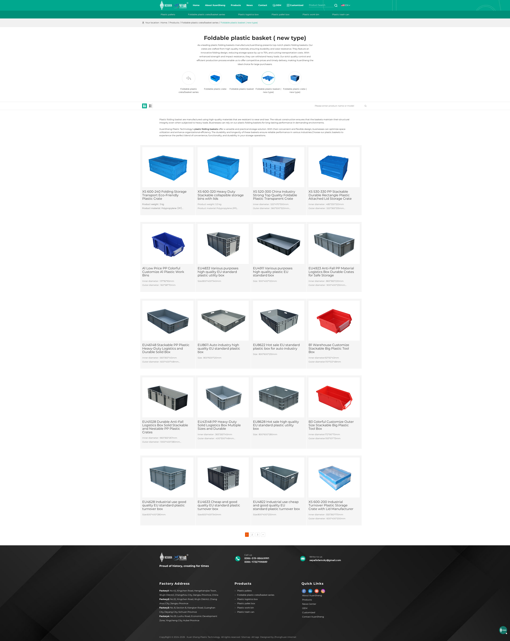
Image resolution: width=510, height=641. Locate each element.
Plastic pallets (244, 590)
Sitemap (245, 637)
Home (164, 22)
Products (174, 22)
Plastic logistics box (247, 599)
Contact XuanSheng (313, 616)
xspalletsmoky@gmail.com (325, 560)
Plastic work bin (245, 607)
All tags (255, 637)
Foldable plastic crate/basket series (199, 22)
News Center (309, 604)
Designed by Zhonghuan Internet (278, 637)
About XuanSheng (312, 595)
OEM (304, 608)
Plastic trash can (245, 612)
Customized (308, 612)
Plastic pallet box (246, 603)
